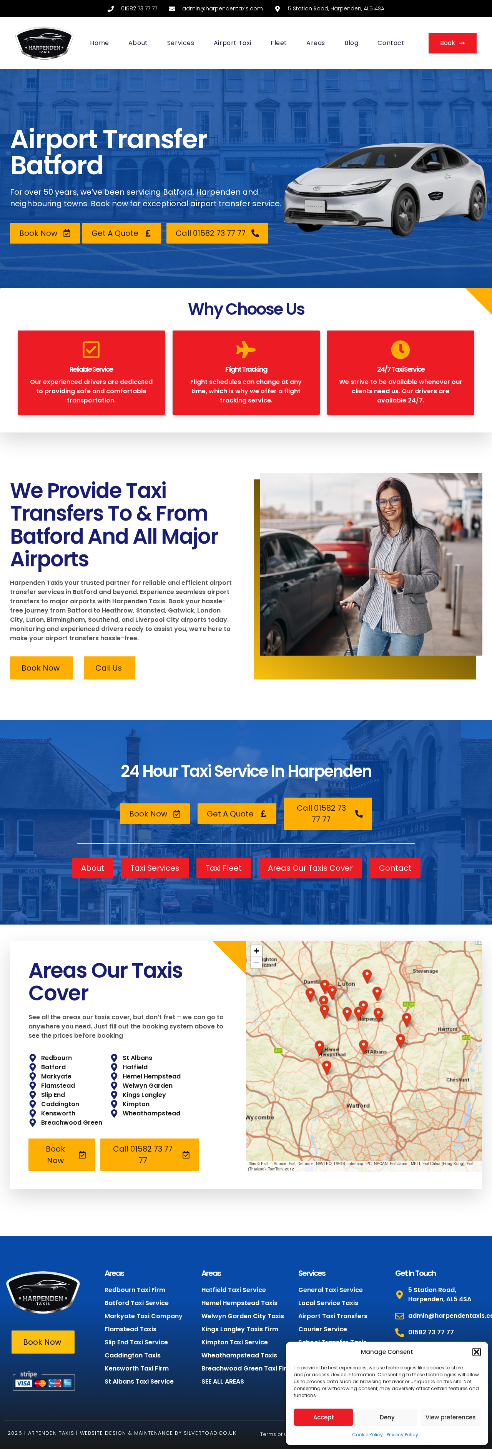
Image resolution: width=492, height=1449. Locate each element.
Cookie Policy (367, 1434)
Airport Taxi (232, 42)
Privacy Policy (402, 1434)
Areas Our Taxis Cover (105, 982)
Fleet (279, 42)
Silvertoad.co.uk (210, 1433)
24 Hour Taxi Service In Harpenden (246, 771)
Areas (315, 42)
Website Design (103, 1433)
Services (180, 42)
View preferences (451, 1417)
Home (99, 42)
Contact (390, 42)
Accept (323, 1417)
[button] (476, 1352)
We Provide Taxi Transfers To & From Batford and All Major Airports (114, 525)
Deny (387, 1417)
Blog (351, 42)
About (138, 42)
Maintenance (153, 1433)
